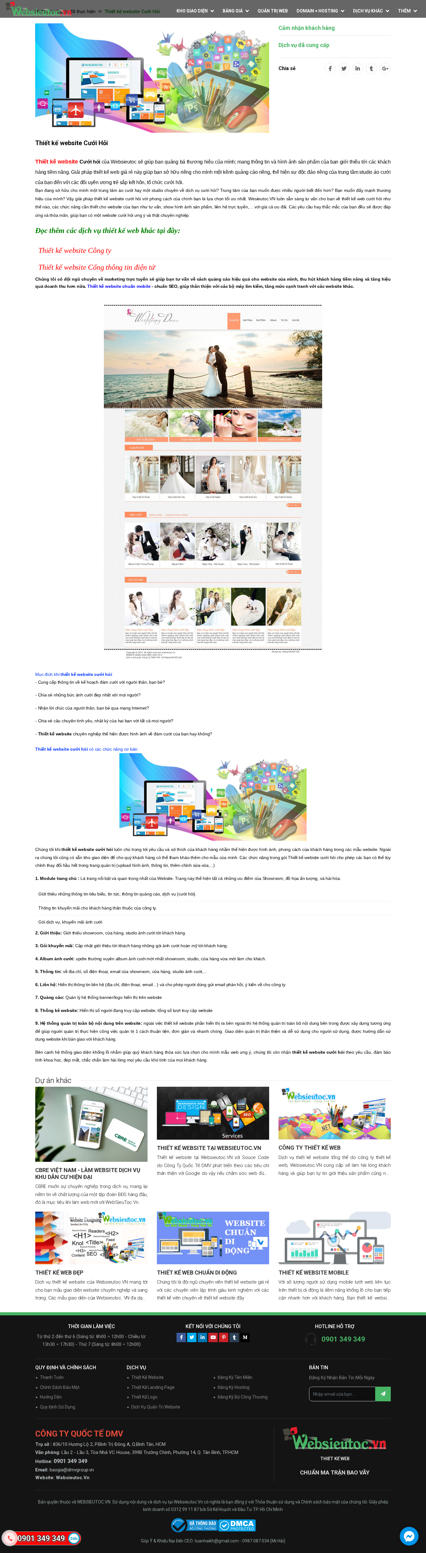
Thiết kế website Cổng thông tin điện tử (96, 267)
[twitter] (344, 68)
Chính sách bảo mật (60, 1387)
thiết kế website (147, 1377)
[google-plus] (385, 68)
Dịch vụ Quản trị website (155, 1406)
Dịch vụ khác (368, 10)
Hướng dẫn (51, 1396)
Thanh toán (52, 1377)
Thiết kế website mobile (313, 1272)
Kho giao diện (192, 10)
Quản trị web (273, 10)
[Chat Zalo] (74, 1538)
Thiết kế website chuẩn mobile (119, 286)
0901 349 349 (343, 1339)
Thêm (404, 10)
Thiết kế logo (144, 1396)
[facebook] (330, 68)
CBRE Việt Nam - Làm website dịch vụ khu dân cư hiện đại (87, 1173)
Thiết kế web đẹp (59, 1272)
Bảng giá (233, 10)
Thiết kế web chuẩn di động (197, 1272)
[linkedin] (357, 68)
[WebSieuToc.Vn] (181, 1337)
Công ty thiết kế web (309, 1147)
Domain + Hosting (317, 10)
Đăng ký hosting (233, 1387)
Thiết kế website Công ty (74, 250)
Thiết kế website (57, 162)
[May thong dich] (202, 1337)
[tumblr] (371, 68)
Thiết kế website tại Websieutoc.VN (209, 1148)
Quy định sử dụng (57, 1406)
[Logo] (39, 8)
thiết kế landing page (153, 1387)
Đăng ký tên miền (235, 1377)
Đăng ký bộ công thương (243, 1396)
